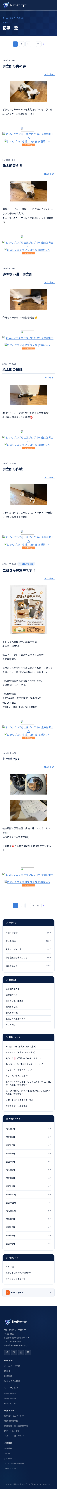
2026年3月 (28, 1169)
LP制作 (7, 1371)
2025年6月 (28, 1243)
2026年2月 (28, 1178)
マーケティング (11, 1388)
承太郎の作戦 (12, 468)
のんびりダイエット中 (15, 1278)
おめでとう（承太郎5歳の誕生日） (21, 1052)
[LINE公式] (28, 1352)
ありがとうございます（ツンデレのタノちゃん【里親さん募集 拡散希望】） (28, 1083)
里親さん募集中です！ (19, 570)
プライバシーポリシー (14, 1463)
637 (39, 44)
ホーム (5, 18)
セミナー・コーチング (14, 1435)
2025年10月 (28, 1210)
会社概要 (8, 1458)
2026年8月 (28, 1128)
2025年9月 (28, 1219)
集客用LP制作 (10, 1398)
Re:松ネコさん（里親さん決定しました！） (25, 1064)
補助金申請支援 (11, 1420)
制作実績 (8, 1376)
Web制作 (8, 1360)
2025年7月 (28, 1235)
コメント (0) (49, 74)
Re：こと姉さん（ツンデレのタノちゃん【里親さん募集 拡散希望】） (28, 1092)
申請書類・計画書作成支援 (16, 1425)
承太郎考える (12, 165)
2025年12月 (28, 1194)
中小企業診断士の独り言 (28, 957)
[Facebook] (7, 1352)
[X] (14, 1352)
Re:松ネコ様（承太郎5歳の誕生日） (21, 1046)
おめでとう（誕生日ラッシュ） (19, 1070)
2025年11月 (28, 1202)
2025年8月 (28, 1227)
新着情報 (8, 1448)
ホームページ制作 (12, 1365)
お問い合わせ (10, 1468)
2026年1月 (28, 1186)
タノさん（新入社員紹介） (17, 1076)
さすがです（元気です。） (17, 1105)
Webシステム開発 (12, 1381)
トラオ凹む (10, 758)
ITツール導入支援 (12, 1430)
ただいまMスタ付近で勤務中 (18, 1272)
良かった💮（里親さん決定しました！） (24, 1058)
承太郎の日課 (12, 369)
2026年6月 (28, 1145)
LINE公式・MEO (11, 1403)
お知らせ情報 (28, 932)
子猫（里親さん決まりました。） (20, 1099)
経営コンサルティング (14, 1415)
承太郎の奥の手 (14, 65)
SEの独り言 (28, 941)
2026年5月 (28, 1153)
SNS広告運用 (10, 1393)
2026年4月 (28, 1161)
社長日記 (20, 18)
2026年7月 (28, 1137)
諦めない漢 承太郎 (17, 273)
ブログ (12, 18)
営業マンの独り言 (28, 949)
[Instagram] (21, 1352)
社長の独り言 (27, 563)
